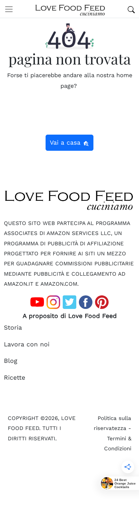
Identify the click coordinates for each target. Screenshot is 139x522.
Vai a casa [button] (66, 142)
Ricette (14, 377)
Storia (13, 327)
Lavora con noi (26, 344)
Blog (10, 360)
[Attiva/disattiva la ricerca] (131, 9)
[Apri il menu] (9, 9)
